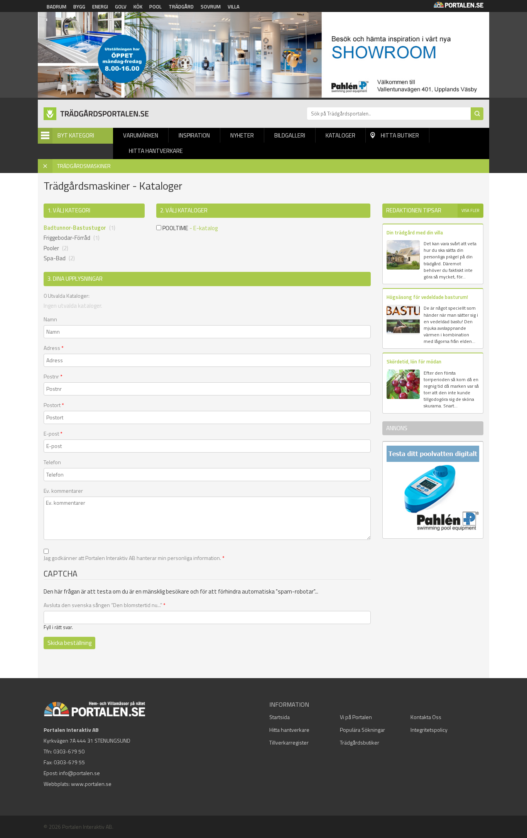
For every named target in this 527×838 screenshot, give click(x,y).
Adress (54, 348)
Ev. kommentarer (63, 491)
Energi (100, 6)
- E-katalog (203, 228)
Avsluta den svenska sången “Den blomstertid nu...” (105, 605)
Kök (137, 6)
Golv (121, 6)
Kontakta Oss (425, 717)
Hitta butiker (400, 135)
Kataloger (340, 135)
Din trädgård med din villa (415, 232)
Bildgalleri (289, 135)
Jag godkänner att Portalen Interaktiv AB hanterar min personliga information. (134, 558)
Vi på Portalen (356, 717)
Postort (54, 405)
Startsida (279, 717)
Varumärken (140, 135)
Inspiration (194, 135)
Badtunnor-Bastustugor (75, 228)
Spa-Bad (55, 258)
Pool (155, 6)
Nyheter (242, 135)
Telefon (52, 462)
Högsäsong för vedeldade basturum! (427, 297)
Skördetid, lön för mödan (414, 361)
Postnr (53, 376)
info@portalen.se (79, 773)
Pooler (51, 248)
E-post (53, 434)
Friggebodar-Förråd (67, 238)
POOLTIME (174, 228)
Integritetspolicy (429, 730)
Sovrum (211, 6)
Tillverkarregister (289, 742)
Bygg (79, 6)
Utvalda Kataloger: (67, 296)
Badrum (56, 6)
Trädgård (181, 6)
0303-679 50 (68, 751)
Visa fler (470, 210)
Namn (50, 319)
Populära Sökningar (362, 730)
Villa (234, 6)
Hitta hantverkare (156, 150)
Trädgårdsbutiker (359, 742)
